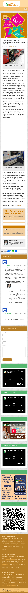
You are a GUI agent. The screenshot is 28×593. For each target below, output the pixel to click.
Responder (22, 265)
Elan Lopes (9, 591)
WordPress (22, 591)
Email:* (4, 336)
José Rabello (8, 313)
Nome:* (4, 332)
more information (16, 231)
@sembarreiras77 (5, 564)
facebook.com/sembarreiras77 (8, 559)
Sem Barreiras (11, 4)
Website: (4, 341)
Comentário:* (5, 345)
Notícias (12, 46)
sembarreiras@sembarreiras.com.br (9, 585)
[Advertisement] (14, 133)
